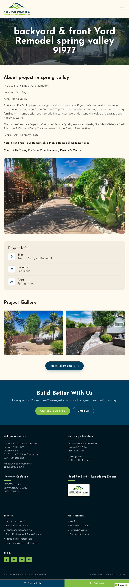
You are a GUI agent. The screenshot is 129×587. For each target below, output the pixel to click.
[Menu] (122, 8)
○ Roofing (73, 521)
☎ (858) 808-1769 (14, 466)
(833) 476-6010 (12, 491)
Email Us (83, 410)
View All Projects (64, 365)
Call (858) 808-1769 (52, 410)
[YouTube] (29, 559)
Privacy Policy (96, 574)
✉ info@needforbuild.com (18, 463)
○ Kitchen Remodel (14, 521)
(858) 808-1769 (76, 450)
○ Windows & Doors (78, 525)
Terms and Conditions (115, 574)
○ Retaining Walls (77, 530)
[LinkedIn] (14, 559)
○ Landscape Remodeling (18, 530)
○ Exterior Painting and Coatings (21, 543)
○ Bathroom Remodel (16, 525)
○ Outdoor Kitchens (78, 534)
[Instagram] (22, 559)
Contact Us (34, 583)
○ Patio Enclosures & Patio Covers (22, 534)
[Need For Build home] (17, 9)
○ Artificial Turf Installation (18, 538)
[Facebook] (6, 559)
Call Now (99, 583)
